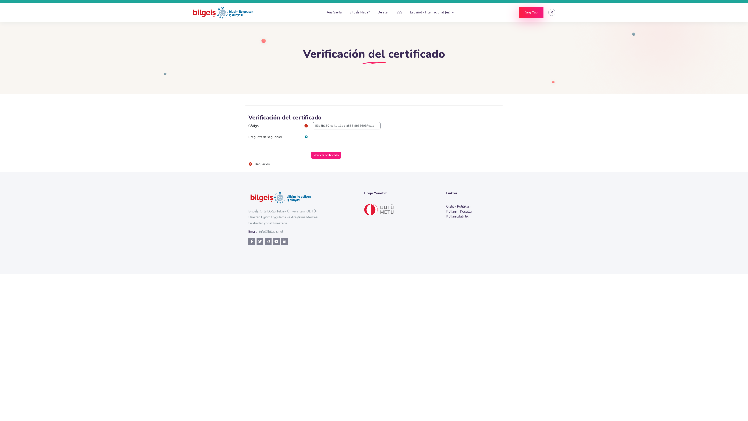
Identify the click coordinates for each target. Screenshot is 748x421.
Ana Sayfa (334, 12)
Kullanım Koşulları (459, 211)
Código (253, 126)
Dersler (383, 12)
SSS (399, 12)
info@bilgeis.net (271, 231)
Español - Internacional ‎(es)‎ (430, 12)
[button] (307, 137)
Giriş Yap (531, 12)
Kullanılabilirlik (457, 216)
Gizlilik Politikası (458, 206)
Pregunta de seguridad (265, 137)
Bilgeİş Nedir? (359, 12)
